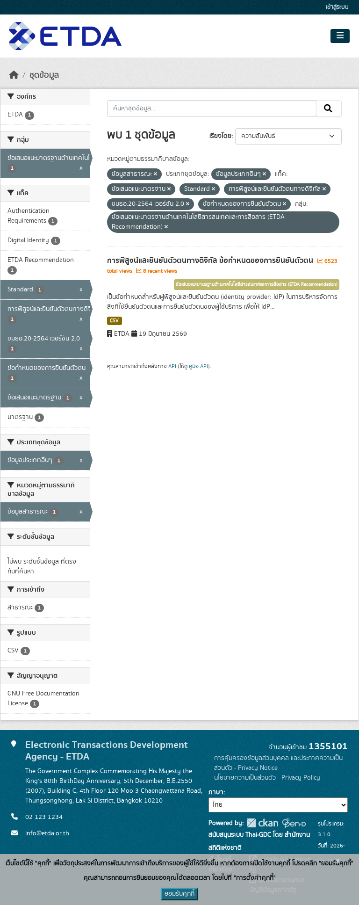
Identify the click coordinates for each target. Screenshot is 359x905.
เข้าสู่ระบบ (337, 7)
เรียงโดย (220, 136)
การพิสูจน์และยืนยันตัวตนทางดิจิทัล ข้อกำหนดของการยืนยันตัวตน (211, 260)
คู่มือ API (198, 366)
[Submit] (329, 108)
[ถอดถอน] (155, 174)
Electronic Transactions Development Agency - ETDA (106, 750)
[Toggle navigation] (340, 36)
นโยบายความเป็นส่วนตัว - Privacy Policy (267, 777)
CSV (114, 321)
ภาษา (215, 792)
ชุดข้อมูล (44, 75)
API (172, 366)
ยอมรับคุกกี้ (179, 893)
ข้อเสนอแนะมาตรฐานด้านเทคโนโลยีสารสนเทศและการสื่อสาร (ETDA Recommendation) (256, 284)
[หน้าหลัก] (14, 75)
